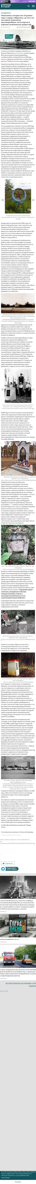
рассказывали (19, 53)
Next (33, 200)
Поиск (29, 6)
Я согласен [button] (18, 1182)
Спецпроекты (6, 13)
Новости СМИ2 (4, 991)
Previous (2, 200)
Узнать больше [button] (5, 1177)
